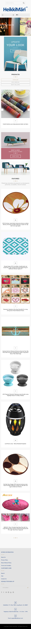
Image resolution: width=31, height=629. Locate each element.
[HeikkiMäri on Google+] (3, 592)
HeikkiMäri (14, 626)
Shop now (15, 50)
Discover (15, 27)
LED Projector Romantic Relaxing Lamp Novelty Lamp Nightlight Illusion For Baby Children (15, 395)
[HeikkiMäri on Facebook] (1, 592)
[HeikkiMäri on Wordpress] (13, 592)
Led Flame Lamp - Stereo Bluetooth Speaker (15, 443)
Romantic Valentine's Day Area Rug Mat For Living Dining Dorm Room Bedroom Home (15, 310)
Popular (15, 79)
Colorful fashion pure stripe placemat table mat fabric (15, 124)
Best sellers (15, 84)
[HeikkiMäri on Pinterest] (6, 592)
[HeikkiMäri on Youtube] (10, 592)
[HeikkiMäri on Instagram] (8, 592)
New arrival (15, 82)
